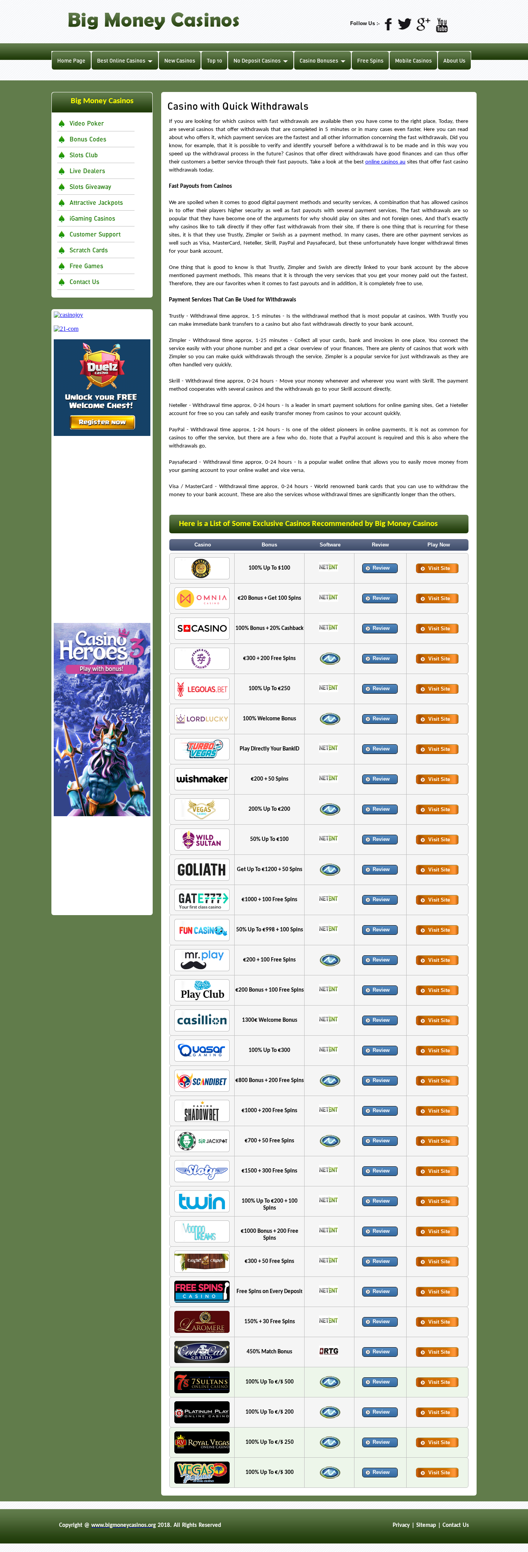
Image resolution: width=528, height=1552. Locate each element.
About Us (454, 60)
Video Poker (87, 123)
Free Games (86, 265)
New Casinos (179, 60)
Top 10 (214, 60)
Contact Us (84, 281)
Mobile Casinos (413, 60)
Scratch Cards (89, 250)
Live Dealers (87, 170)
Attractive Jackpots (96, 202)
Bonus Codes (88, 139)
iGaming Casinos (92, 218)
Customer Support (95, 234)
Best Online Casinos (121, 60)
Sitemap (426, 1525)
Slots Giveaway (90, 186)
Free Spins (370, 60)
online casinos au (385, 162)
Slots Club (84, 154)
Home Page (71, 60)
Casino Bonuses (319, 60)
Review (381, 568)
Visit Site (439, 568)
